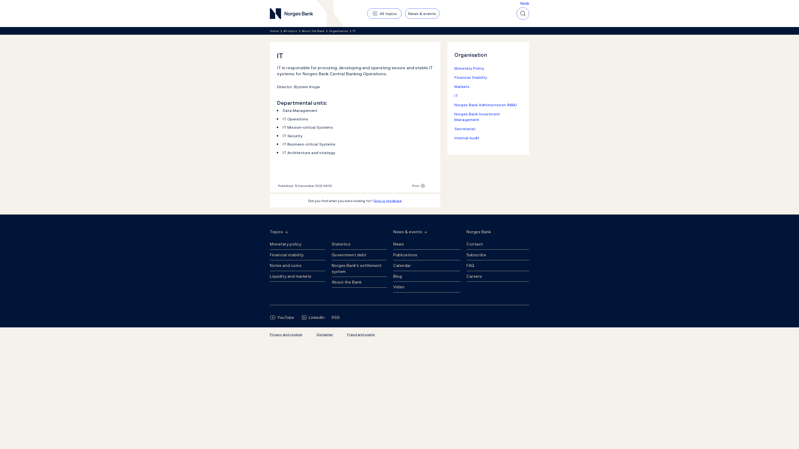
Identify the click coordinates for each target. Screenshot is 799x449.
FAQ (470, 265)
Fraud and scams (361, 334)
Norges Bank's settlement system (357, 268)
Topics (276, 232)
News (398, 244)
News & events (407, 232)
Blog (397, 276)
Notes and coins (285, 265)
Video (399, 287)
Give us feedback (387, 201)
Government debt (349, 255)
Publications (405, 255)
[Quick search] (523, 13)
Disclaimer (325, 334)
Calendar (402, 265)
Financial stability (287, 255)
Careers (474, 276)
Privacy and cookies (286, 334)
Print (415, 186)
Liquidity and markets (290, 276)
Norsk (524, 3)
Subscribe (476, 255)
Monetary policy (285, 244)
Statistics (341, 244)
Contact (474, 244)
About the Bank (347, 282)
